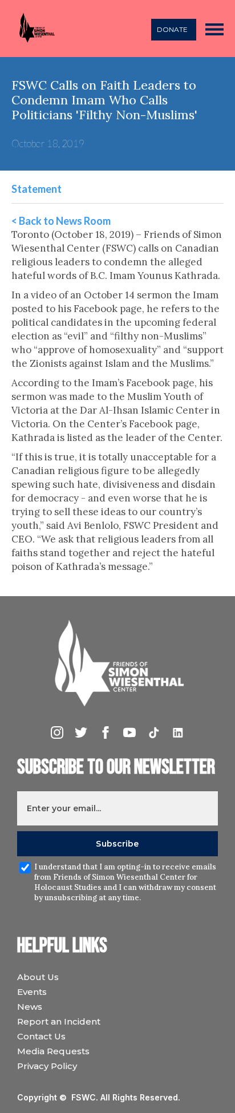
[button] (214, 28)
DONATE (172, 29)
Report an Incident (58, 1021)
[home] (33, 28)
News (29, 1006)
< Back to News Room (61, 220)
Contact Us (41, 1036)
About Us (38, 977)
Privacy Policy (47, 1066)
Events (32, 991)
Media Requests (53, 1051)
